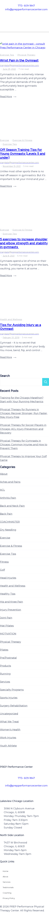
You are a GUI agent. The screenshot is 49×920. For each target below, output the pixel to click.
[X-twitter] (10, 791)
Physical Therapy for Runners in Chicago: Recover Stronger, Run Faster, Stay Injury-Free (24, 413)
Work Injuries (8, 737)
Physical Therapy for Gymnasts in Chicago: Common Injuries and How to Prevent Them (23, 444)
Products (5, 665)
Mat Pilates (7, 625)
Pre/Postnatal (8, 657)
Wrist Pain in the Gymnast (19, 60)
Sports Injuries (8, 697)
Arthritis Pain (8, 497)
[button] (24, 32)
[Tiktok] (25, 791)
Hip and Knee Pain (11, 601)
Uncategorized (9, 713)
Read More (6, 96)
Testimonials (8, 887)
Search (5, 376)
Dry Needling (8, 529)
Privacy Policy (9, 898)
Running (5, 673)
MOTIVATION (8, 633)
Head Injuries (8, 577)
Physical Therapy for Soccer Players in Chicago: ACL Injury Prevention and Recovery (23, 429)
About (3, 473)
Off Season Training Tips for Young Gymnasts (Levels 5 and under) (22, 153)
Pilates (4, 649)
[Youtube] (33, 791)
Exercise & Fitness (22, 140)
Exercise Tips (7, 55)
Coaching (7, 893)
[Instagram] (18, 791)
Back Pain (6, 513)
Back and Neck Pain (12, 505)
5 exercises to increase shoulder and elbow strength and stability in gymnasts (24, 243)
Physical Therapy (26, 55)
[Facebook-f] (3, 791)
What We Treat (9, 721)
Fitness (4, 561)
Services (5, 681)
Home (5, 871)
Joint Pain (6, 617)
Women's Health (10, 729)
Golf (2, 569)
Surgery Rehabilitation (13, 705)
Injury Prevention (10, 609)
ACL (2, 489)
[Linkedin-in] (40, 791)
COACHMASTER (10, 521)
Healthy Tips (7, 593)
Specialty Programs (12, 689)
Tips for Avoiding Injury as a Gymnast (20, 327)
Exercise (4, 140)
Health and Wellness (11, 319)
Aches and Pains (10, 481)
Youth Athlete (8, 745)
